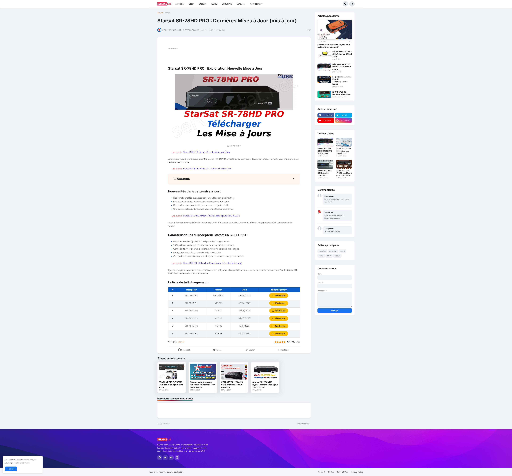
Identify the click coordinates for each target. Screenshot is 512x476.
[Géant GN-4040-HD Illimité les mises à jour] (325, 164)
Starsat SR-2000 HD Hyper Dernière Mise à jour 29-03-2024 (265, 385)
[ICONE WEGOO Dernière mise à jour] (324, 94)
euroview (332, 251)
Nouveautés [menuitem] (255, 4)
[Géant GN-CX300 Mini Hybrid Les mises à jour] (344, 142)
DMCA (331, 472)
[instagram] (177, 457)
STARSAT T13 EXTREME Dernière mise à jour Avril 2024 (171, 385)
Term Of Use (342, 472)
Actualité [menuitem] (179, 4)
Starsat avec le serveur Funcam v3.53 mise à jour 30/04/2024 (202, 385)
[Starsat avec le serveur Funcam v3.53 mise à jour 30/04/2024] (203, 372)
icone (321, 256)
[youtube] (171, 457)
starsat (167, 12)
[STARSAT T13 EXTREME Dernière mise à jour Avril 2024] (171, 372)
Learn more (24, 463)
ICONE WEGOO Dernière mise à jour (341, 93)
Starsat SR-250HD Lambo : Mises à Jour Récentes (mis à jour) (212, 263)
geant (342, 251)
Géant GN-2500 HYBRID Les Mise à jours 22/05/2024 (344, 173)
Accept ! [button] (11, 469)
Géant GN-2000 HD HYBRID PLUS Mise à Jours (341, 66)
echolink (322, 251)
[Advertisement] (216, 56)
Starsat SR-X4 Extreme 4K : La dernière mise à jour (207, 169)
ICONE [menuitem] (214, 4)
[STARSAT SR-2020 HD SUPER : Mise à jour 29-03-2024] (234, 372)
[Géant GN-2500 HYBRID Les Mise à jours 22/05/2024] (344, 164)
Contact (321, 472)
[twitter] (165, 457)
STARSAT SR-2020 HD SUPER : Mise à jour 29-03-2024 (232, 385)
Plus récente (164, 423)
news (329, 256)
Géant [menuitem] (191, 4)
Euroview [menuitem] (241, 4)
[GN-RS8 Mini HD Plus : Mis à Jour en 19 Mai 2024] (324, 54)
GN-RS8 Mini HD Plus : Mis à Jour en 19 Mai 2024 (342, 54)
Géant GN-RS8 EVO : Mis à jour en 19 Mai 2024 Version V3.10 (333, 45)
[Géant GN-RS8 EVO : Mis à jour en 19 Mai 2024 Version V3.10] (334, 29)
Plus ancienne (303, 423)
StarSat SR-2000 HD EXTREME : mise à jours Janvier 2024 (211, 216)
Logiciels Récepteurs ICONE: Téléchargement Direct (341, 80)
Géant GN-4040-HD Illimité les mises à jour (324, 173)
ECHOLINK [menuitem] (227, 4)
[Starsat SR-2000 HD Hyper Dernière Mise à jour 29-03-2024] (265, 372)
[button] (345, 4)
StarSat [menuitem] (202, 4)
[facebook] (159, 457)
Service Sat (172, 472)
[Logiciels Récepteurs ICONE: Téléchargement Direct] (324, 79)
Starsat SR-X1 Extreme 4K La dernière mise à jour (206, 152)
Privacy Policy (357, 472)
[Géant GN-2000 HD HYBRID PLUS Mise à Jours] (324, 67)
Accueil (160, 12)
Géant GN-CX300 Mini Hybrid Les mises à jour (343, 151)
